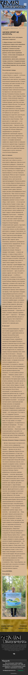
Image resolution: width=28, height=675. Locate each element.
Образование (14, 28)
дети (8, 28)
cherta (6, 29)
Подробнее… (14, 673)
